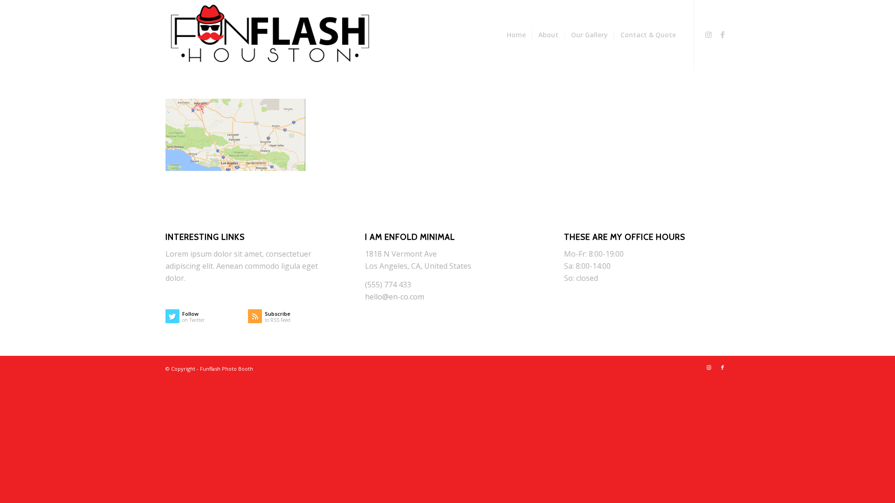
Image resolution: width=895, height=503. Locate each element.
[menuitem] (516, 35)
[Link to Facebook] (723, 34)
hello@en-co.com (394, 297)
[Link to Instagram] (709, 34)
